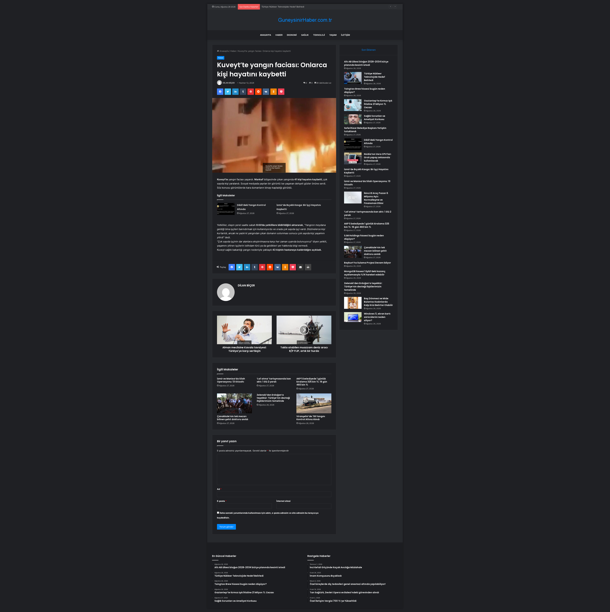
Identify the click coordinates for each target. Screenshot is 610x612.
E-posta (222, 501)
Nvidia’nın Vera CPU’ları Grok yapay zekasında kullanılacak (377, 157)
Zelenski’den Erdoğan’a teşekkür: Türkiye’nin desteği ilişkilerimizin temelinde (273, 397)
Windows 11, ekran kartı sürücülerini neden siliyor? (377, 317)
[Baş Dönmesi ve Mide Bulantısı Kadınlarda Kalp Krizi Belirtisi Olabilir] (353, 303)
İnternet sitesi (283, 501)
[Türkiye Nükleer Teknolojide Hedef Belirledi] (353, 78)
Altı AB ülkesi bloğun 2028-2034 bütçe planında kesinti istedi (366, 63)
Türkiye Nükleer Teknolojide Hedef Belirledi (374, 77)
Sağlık (305, 35)
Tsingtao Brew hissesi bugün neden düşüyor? (284, 6)
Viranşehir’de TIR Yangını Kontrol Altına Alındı (310, 418)
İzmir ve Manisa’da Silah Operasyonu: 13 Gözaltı (231, 380)
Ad (219, 489)
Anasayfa (265, 35)
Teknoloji (319, 35)
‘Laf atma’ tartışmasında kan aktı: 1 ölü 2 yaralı (274, 380)
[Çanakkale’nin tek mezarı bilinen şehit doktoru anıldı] (234, 403)
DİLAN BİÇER (229, 83)
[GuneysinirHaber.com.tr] (305, 20)
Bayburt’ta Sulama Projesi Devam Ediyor (367, 262)
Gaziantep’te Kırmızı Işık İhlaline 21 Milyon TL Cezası (378, 104)
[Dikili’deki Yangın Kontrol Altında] (226, 209)
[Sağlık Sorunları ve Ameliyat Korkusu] (353, 119)
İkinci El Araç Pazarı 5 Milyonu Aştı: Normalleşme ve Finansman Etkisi (376, 198)
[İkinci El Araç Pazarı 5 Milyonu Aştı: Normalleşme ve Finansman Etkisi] (353, 197)
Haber (278, 35)
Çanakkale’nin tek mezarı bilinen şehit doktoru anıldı (232, 418)
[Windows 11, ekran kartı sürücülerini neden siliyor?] (353, 317)
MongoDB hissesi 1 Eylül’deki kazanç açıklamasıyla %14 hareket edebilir (364, 273)
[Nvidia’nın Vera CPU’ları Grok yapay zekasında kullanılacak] (353, 158)
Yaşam (333, 35)
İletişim (345, 35)
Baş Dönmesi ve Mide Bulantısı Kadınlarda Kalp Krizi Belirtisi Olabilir (378, 302)
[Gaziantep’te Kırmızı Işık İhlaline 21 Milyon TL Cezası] (353, 105)
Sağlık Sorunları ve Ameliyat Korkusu (374, 117)
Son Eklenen (369, 49)
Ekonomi (292, 35)
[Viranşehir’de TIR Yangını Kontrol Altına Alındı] (313, 403)
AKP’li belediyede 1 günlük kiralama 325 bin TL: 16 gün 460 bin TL (311, 381)
